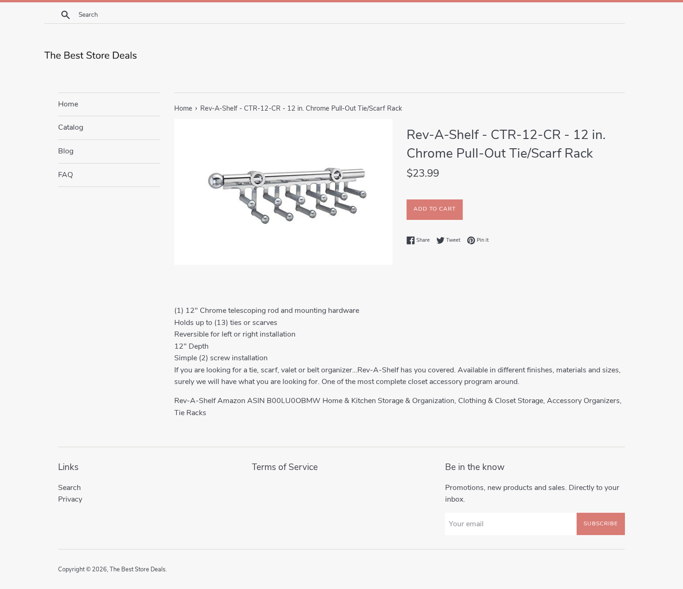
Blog (65, 151)
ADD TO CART (435, 208)
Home (68, 104)
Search (69, 488)
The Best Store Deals (137, 569)
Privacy (70, 499)
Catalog (70, 127)
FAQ (65, 175)
